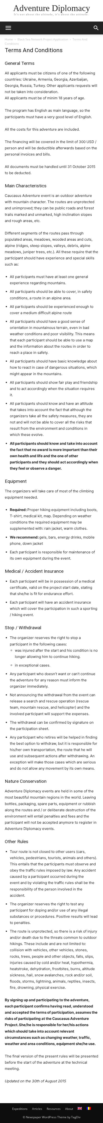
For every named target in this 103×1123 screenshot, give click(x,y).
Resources (54, 1109)
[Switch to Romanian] (88, 1109)
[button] (8, 28)
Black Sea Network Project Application (42, 39)
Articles (37, 1109)
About (69, 1109)
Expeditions (20, 1109)
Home (9, 39)
